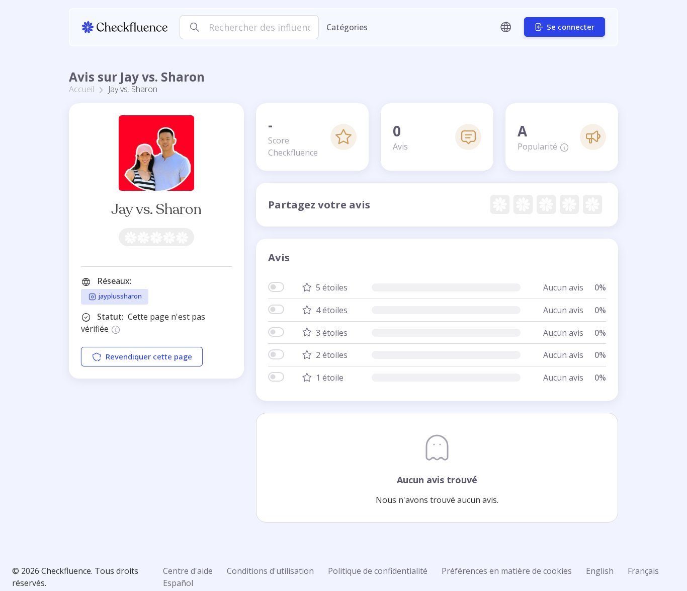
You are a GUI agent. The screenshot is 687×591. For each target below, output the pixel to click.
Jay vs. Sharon (156, 209)
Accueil (81, 89)
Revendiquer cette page (149, 356)
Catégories (347, 27)
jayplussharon (119, 296)
